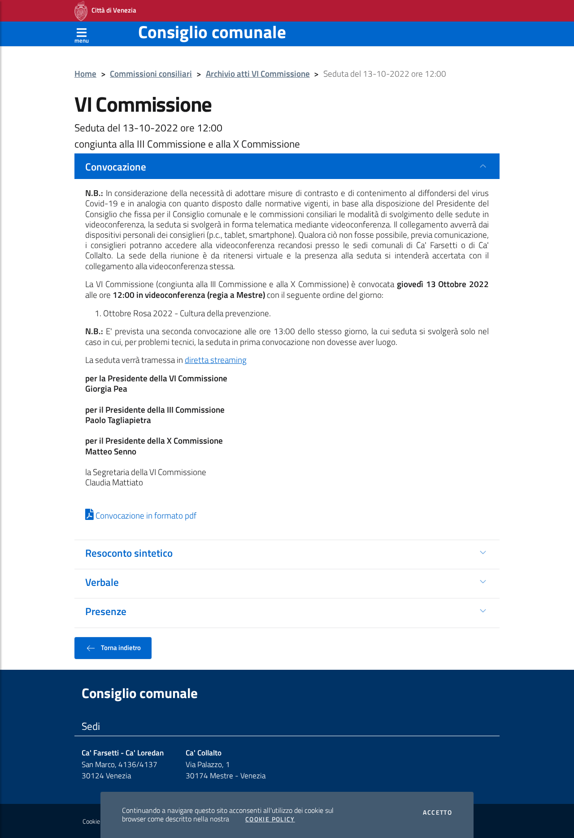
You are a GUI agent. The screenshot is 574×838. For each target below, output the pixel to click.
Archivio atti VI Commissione (258, 74)
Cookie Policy (270, 819)
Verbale (102, 582)
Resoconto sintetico (129, 553)
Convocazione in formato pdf (145, 515)
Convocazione (115, 166)
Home (85, 74)
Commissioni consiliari (151, 74)
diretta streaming (216, 360)
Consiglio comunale (212, 31)
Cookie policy (99, 821)
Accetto (437, 812)
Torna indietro (120, 647)
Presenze (105, 611)
